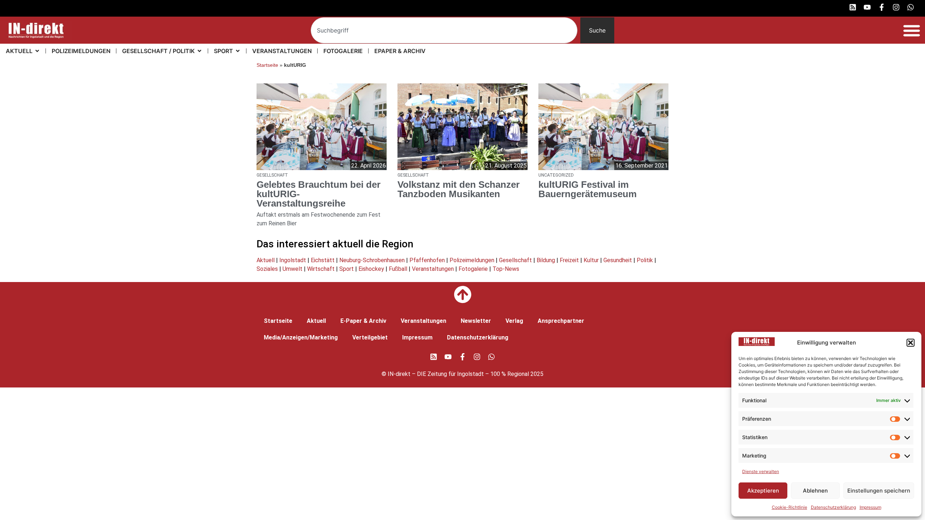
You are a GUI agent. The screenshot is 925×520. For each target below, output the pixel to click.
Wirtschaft (321, 268)
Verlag (514, 320)
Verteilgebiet (370, 337)
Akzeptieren (763, 490)
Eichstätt (323, 260)
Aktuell (266, 260)
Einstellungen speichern (878, 490)
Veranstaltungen (433, 268)
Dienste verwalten (760, 471)
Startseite (267, 65)
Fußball (398, 268)
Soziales (267, 268)
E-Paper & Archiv (363, 320)
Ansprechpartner (561, 320)
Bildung (546, 260)
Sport (346, 268)
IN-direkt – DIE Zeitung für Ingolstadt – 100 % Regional (458, 373)
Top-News (505, 268)
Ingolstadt (292, 260)
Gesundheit (617, 260)
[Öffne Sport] (238, 51)
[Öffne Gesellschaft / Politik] (199, 51)
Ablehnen (815, 490)
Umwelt (292, 268)
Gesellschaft (515, 260)
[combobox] (444, 30)
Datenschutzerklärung (833, 507)
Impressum (870, 507)
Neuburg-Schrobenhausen (372, 260)
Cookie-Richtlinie (789, 507)
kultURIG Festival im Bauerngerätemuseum (587, 189)
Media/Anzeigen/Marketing (301, 337)
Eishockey (371, 268)
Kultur (591, 260)
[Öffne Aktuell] (37, 51)
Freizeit (569, 260)
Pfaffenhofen (427, 260)
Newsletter (476, 320)
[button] (910, 342)
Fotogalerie (473, 268)
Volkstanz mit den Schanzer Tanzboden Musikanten (458, 189)
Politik (645, 260)
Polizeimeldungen (471, 260)
